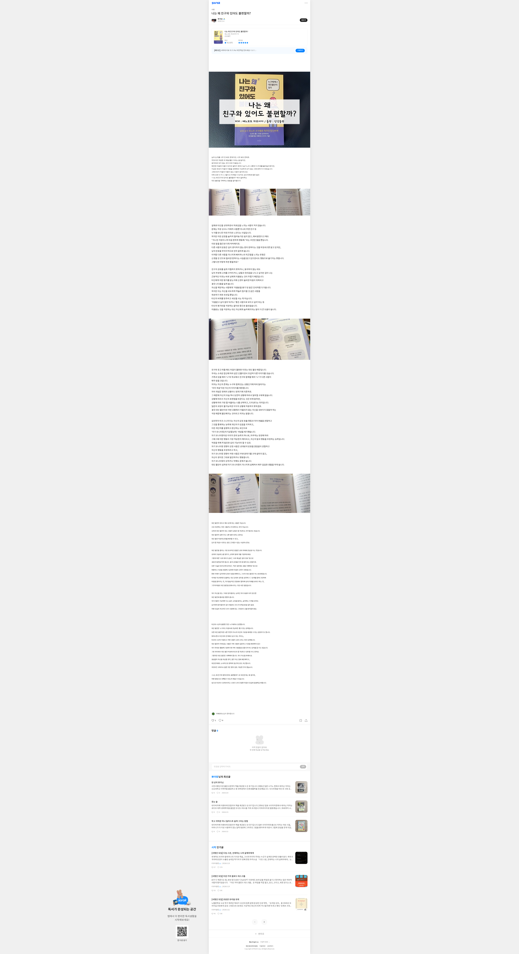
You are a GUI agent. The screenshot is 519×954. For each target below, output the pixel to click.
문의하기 (270, 946)
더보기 (306, 3)
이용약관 (262, 946)
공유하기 (306, 720)
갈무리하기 (300, 720)
